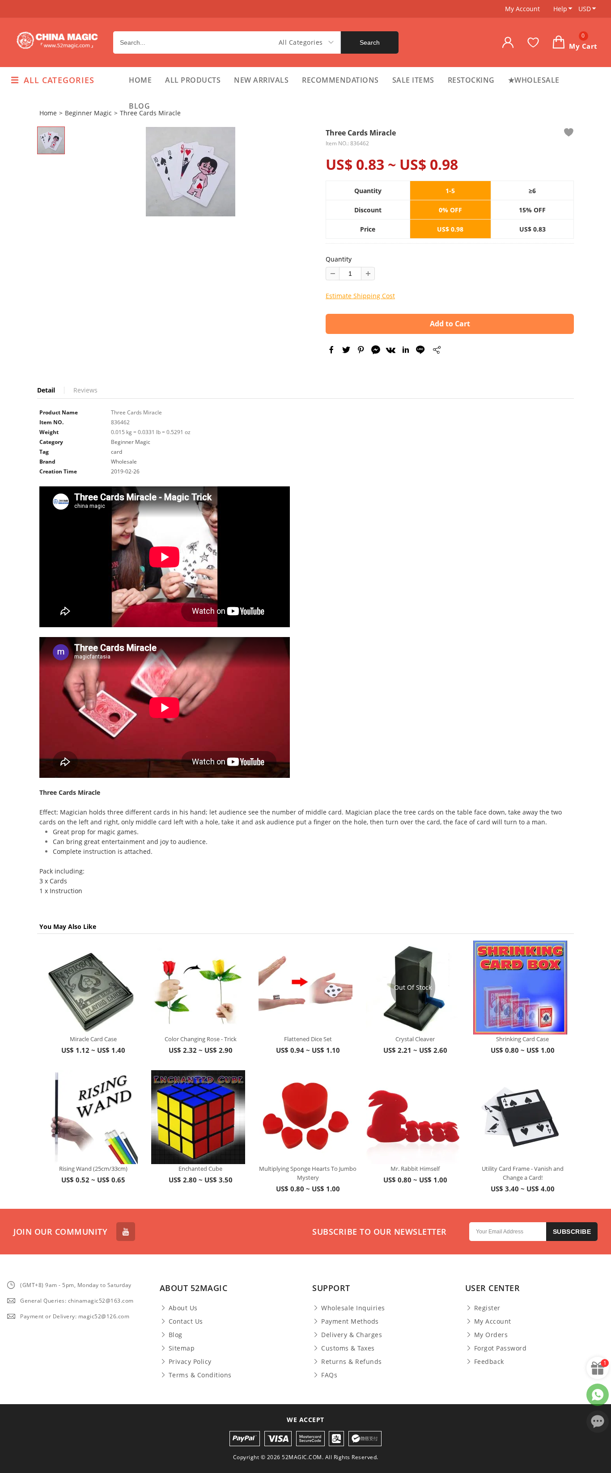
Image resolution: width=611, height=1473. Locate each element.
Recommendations (340, 80)
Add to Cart (450, 324)
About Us (183, 1308)
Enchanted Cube (200, 1169)
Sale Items (413, 80)
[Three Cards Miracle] (190, 171)
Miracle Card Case (93, 1039)
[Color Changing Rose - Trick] (198, 987)
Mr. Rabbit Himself (415, 1169)
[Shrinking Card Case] (520, 987)
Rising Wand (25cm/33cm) (93, 1169)
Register (487, 1308)
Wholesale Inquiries (353, 1308)
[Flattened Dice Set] (305, 987)
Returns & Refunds (351, 1362)
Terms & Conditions (200, 1375)
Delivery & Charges (351, 1335)
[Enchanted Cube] (198, 1117)
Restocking (471, 80)
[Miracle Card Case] (90, 987)
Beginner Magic (88, 113)
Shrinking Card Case (522, 1039)
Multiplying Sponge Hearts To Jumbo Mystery (307, 1173)
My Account (522, 8)
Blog (139, 106)
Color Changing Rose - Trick (201, 1039)
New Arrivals (261, 80)
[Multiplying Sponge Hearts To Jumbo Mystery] (305, 1117)
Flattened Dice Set (308, 1039)
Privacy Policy (190, 1362)
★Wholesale (534, 80)
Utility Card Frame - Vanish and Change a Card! (523, 1173)
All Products (193, 80)
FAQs (329, 1375)
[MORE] (436, 351)
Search (370, 42)
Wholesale (124, 461)
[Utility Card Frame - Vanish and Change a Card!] (520, 1117)
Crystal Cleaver (415, 1039)
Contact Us (186, 1321)
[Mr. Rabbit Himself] (413, 1117)
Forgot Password (500, 1348)
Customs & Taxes (348, 1348)
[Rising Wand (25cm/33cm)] (90, 1117)
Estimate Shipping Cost (360, 295)
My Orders (491, 1335)
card (116, 452)
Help (560, 8)
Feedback (489, 1362)
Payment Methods (350, 1321)
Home (140, 80)
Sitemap (182, 1348)
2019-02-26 (125, 471)
